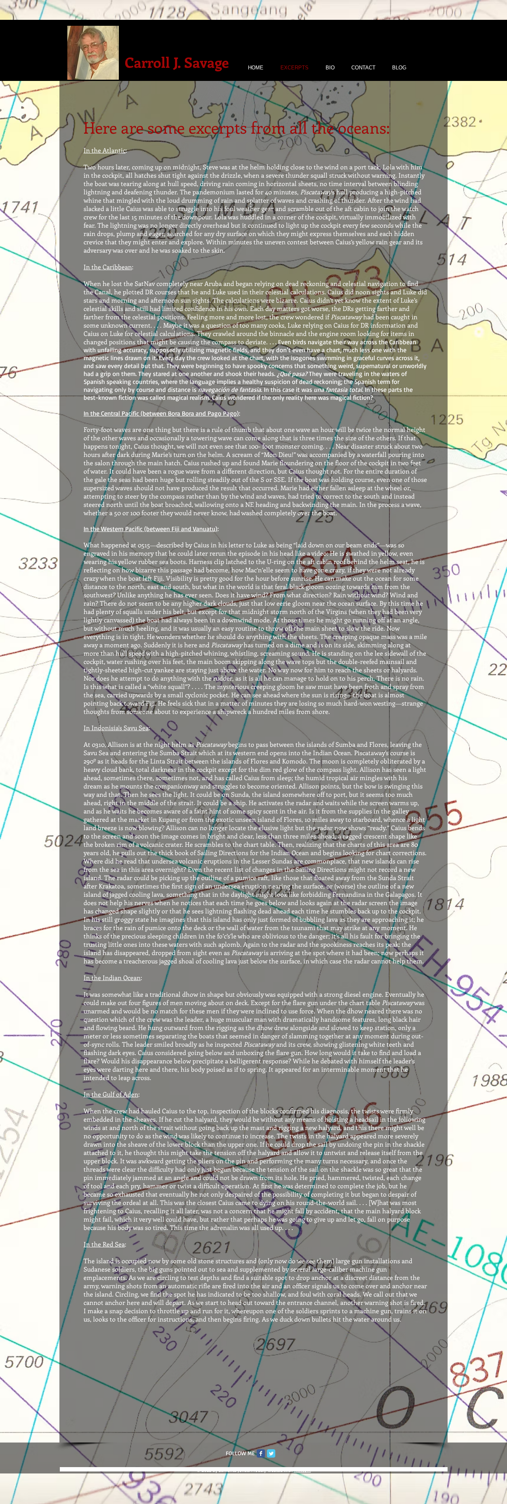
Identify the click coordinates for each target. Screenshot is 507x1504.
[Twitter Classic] (271, 1453)
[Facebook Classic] (261, 1453)
